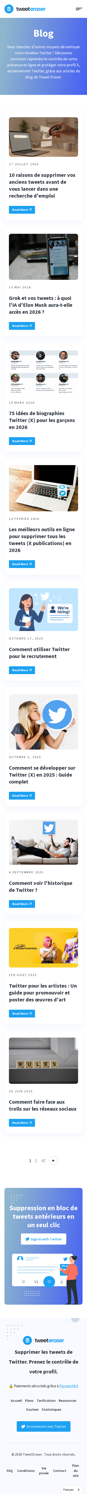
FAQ (10, 1470)
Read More (20, 210)
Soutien (32, 1409)
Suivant (53, 1160)
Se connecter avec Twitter (46, 1426)
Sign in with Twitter (46, 1239)
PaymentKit (68, 1385)
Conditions (26, 1470)
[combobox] (72, 1489)
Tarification (46, 1400)
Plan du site (75, 1470)
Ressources (67, 1400)
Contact (59, 1470)
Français (68, 1490)
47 (43, 1160)
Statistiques (51, 1409)
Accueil (16, 1400)
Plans (29, 1400)
